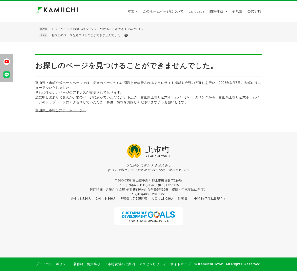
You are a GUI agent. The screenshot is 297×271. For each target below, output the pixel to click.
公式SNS (255, 11)
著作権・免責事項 (86, 264)
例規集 (237, 11)
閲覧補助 (216, 11)
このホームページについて (163, 11)
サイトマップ (180, 264)
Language (196, 11)
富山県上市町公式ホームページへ (60, 110)
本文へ (133, 11)
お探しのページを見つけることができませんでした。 (87, 35)
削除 (126, 35)
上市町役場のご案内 (119, 264)
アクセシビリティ (152, 264)
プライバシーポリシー (52, 264)
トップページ (61, 28)
